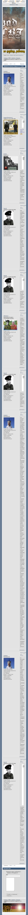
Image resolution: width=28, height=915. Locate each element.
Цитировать (22, 112)
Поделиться (22, 68)
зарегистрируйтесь (19, 55)
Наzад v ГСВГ (7, 58)
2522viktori (6, 316)
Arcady (5, 153)
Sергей (5, 208)
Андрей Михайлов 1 (8, 117)
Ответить (22, 64)
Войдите (12, 55)
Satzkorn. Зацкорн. (16, 58)
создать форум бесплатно (20, 903)
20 (14, 64)
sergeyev (6, 71)
